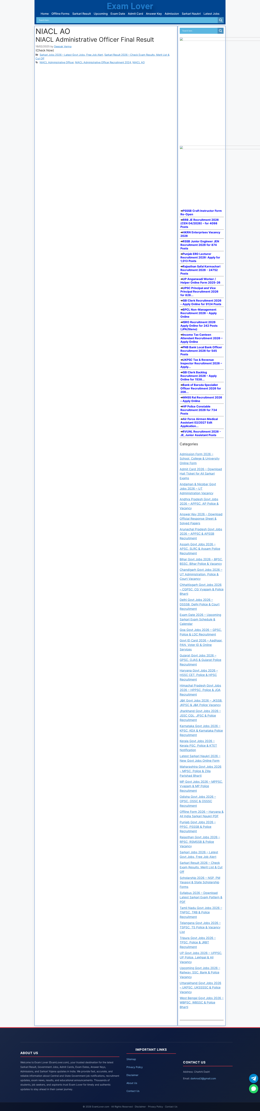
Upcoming (101, 13)
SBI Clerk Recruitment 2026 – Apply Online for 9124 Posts (200, 302)
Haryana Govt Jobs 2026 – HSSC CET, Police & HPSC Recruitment (199, 675)
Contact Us (132, 1090)
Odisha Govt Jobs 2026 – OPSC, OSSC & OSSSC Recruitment (198, 801)
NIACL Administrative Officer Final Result (95, 39)
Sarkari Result (81, 13)
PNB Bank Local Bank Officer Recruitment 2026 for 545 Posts (201, 350)
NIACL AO (138, 62)
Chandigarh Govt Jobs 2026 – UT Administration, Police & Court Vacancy (201, 574)
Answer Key (154, 13)
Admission (172, 13)
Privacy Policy (134, 1067)
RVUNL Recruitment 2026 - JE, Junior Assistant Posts (200, 433)
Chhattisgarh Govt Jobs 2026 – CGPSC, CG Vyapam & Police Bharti (202, 589)
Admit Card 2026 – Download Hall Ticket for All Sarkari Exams (201, 473)
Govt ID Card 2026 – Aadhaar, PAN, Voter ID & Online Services (201, 645)
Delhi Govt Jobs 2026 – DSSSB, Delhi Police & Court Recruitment (199, 604)
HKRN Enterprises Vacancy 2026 (200, 234)
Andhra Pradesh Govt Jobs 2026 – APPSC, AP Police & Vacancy (199, 503)
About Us (131, 1082)
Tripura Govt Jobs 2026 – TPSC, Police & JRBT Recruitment (198, 942)
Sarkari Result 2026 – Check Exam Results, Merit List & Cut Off (201, 867)
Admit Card (135, 13)
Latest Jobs (211, 13)
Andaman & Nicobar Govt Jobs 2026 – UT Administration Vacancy (198, 488)
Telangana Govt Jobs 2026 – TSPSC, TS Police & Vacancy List (200, 927)
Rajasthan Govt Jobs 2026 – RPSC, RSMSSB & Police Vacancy (200, 841)
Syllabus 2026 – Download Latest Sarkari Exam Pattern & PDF (201, 897)
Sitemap (131, 1059)
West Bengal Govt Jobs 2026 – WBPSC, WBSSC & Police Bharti (202, 1002)
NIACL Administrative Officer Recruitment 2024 (103, 62)
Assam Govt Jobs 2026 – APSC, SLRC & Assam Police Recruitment (200, 549)
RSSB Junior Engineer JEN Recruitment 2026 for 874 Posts (199, 245)
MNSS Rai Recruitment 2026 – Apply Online (201, 399)
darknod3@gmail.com (203, 1078)
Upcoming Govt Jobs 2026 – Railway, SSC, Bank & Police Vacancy (200, 972)
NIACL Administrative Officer (57, 62)
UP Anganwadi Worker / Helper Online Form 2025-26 (200, 280)
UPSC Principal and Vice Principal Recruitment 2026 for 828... (199, 291)
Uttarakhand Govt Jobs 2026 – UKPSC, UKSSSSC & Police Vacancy (200, 987)
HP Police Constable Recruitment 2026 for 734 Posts (198, 410)
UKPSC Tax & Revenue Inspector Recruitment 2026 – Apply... (201, 363)
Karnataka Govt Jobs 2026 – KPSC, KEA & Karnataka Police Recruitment (201, 730)
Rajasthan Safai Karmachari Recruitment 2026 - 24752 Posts (200, 270)
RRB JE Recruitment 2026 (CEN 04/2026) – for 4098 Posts (199, 223)
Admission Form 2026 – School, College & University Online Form (199, 458)
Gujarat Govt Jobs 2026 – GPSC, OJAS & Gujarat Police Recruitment (200, 660)
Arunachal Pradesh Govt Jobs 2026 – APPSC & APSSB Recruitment (201, 533)
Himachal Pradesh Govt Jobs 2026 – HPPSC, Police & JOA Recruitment (200, 690)
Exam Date (118, 13)
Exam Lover (130, 6)
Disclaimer (132, 1075)
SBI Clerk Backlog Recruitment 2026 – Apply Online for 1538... (198, 376)
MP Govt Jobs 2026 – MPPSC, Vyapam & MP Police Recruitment (201, 786)
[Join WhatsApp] (253, 1088)
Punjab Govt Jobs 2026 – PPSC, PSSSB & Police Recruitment (198, 826)
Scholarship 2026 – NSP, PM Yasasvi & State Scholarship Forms (200, 882)
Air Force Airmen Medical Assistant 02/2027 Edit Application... (199, 422)
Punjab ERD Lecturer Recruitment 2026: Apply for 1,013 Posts (200, 257)
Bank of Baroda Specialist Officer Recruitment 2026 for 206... (200, 388)
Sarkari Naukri (191, 13)
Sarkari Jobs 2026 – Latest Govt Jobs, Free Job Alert (71, 54)
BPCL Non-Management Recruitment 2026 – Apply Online (198, 313)
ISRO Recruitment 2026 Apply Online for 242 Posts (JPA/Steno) (199, 325)
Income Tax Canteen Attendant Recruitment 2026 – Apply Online (201, 338)
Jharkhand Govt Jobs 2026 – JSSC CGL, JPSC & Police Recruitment (200, 715)
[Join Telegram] (253, 1078)
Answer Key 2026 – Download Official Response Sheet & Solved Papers (201, 518)
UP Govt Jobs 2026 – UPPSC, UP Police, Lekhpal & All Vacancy (201, 957)
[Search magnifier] (221, 20)
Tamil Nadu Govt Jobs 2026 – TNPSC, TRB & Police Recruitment (201, 912)
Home (45, 13)
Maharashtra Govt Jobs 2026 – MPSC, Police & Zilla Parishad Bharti (200, 771)
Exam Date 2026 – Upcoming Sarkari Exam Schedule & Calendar (200, 619)
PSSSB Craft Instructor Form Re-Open (201, 212)
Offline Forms (60, 13)
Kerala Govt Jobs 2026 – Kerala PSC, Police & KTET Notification (198, 745)
